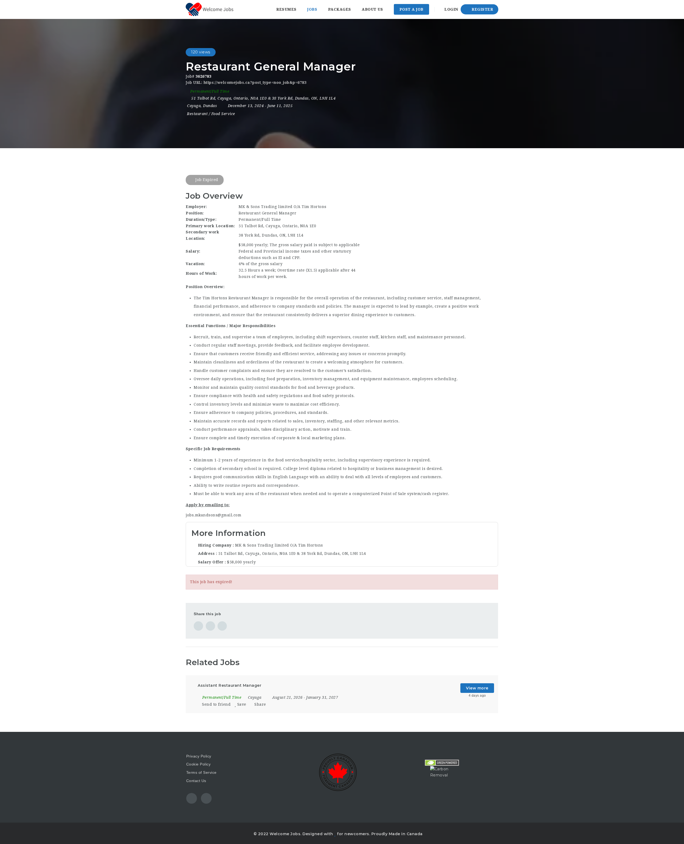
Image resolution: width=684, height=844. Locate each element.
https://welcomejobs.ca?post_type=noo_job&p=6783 (255, 82)
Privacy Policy (198, 756)
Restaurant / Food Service (211, 114)
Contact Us (196, 781)
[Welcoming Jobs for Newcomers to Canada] (209, 9)
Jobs (312, 9)
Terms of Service (201, 772)
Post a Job (411, 9)
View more (477, 688)
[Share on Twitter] (210, 626)
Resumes (286, 9)
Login (450, 9)
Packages (339, 9)
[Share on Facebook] (198, 626)
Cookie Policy (198, 764)
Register (482, 9)
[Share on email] (222, 626)
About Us (372, 9)
